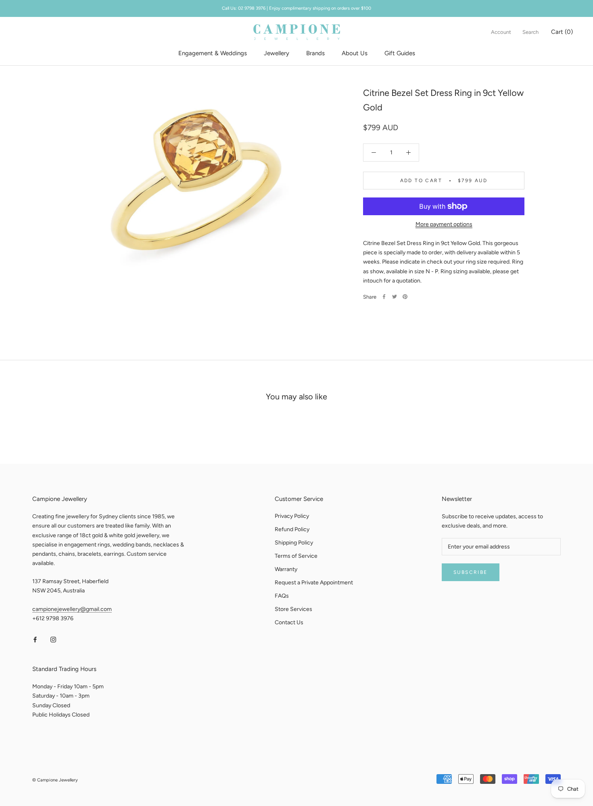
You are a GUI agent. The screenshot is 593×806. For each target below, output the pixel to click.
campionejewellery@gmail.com (72, 609)
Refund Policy (292, 529)
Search (530, 32)
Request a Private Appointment (314, 582)
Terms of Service (296, 556)
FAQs (282, 595)
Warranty (286, 569)
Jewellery (276, 53)
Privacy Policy (292, 516)
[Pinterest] (405, 296)
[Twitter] (394, 296)
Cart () (562, 31)
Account (501, 32)
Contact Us (289, 622)
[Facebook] (384, 296)
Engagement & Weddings (212, 53)
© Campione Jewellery (55, 780)
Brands (315, 53)
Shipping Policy (294, 542)
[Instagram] (53, 639)
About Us (354, 53)
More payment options (444, 224)
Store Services (293, 609)
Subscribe (470, 572)
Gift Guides (399, 53)
